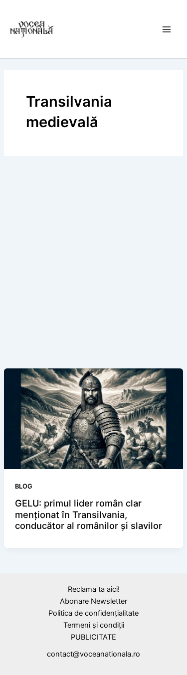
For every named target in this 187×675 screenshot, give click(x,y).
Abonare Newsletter (93, 601)
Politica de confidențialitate (93, 613)
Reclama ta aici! (94, 589)
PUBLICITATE (93, 637)
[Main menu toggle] (166, 29)
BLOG (23, 486)
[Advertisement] (93, 263)
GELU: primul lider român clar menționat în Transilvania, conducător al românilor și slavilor (88, 514)
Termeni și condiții (93, 625)
